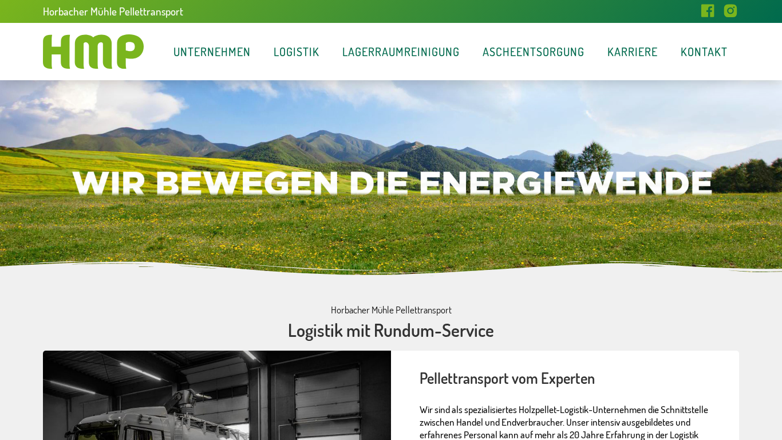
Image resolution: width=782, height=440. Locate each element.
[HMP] (93, 51)
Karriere (632, 51)
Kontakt (704, 51)
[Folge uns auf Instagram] (730, 11)
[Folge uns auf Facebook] (707, 11)
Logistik (296, 51)
